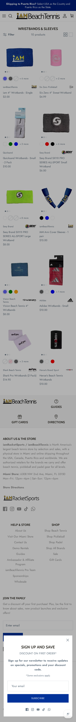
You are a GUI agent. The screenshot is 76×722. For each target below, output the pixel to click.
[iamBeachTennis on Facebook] (27, 709)
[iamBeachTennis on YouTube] (38, 709)
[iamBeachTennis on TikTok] (43, 709)
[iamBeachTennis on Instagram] (32, 709)
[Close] (68, 640)
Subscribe (37, 698)
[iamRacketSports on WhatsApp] (49, 709)
